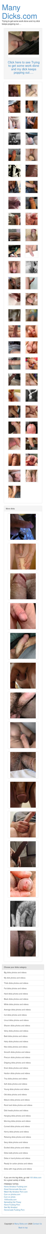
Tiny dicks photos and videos (15, 1078)
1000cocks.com (10, 1199)
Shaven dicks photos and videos (17, 1025)
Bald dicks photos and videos (15, 1036)
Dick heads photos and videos (16, 1110)
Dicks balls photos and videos (16, 1153)
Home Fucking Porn (12, 1204)
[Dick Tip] (31, 427)
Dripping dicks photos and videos (17, 1062)
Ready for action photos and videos (18, 1163)
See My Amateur (11, 1207)
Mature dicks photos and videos (17, 1099)
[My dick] (14, 379)
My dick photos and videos (14, 977)
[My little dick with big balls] (14, 315)
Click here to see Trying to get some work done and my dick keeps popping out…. (24, 67)
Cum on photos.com (12, 1194)
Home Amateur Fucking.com (15, 1186)
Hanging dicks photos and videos (17, 1115)
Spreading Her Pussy (12, 1202)
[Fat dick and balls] (14, 331)
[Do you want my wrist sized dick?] (14, 235)
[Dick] (14, 283)
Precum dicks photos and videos (17, 1057)
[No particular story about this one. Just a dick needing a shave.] (23, 616)
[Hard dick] (14, 155)
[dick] (14, 122)
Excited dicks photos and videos (17, 1147)
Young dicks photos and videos (16, 1089)
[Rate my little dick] (14, 347)
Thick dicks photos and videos (16, 983)
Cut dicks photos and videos (15, 1015)
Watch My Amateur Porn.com (16, 1191)
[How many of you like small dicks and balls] (14, 476)
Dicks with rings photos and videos (18, 1168)
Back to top (23, 1227)
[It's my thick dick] (14, 492)
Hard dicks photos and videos (16, 993)
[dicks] (23, 824)
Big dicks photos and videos (15, 972)
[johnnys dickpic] (14, 171)
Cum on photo (9, 1197)
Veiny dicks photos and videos (16, 1030)
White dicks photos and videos (16, 1004)
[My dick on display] (31, 251)
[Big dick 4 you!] (31, 395)
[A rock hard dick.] (23, 705)
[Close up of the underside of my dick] (23, 586)
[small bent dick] (14, 459)
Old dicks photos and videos (15, 1094)
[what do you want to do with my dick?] (31, 171)
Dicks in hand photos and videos (17, 1158)
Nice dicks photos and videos (15, 1046)
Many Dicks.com (19, 11)
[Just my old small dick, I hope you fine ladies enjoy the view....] (23, 765)
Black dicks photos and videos (16, 999)
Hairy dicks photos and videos (16, 1041)
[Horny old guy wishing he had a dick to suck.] (31, 411)
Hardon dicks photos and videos (17, 1073)
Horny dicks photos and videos (16, 1131)
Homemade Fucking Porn (14, 1210)
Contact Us (37, 1223)
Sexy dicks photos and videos (16, 1142)
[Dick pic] (14, 90)
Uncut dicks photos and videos (16, 1020)
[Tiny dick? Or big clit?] (23, 943)
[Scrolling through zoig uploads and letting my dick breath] (31, 235)
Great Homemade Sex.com (15, 1189)
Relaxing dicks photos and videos (17, 1137)
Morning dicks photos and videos (17, 1121)
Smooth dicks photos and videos (17, 1052)
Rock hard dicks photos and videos (18, 1105)
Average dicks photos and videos (17, 1009)
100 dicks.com (35, 1177)
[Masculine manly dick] (14, 251)
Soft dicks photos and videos (15, 1084)
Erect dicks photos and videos (16, 1068)
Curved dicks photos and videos (17, 1126)
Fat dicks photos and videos (15, 988)
